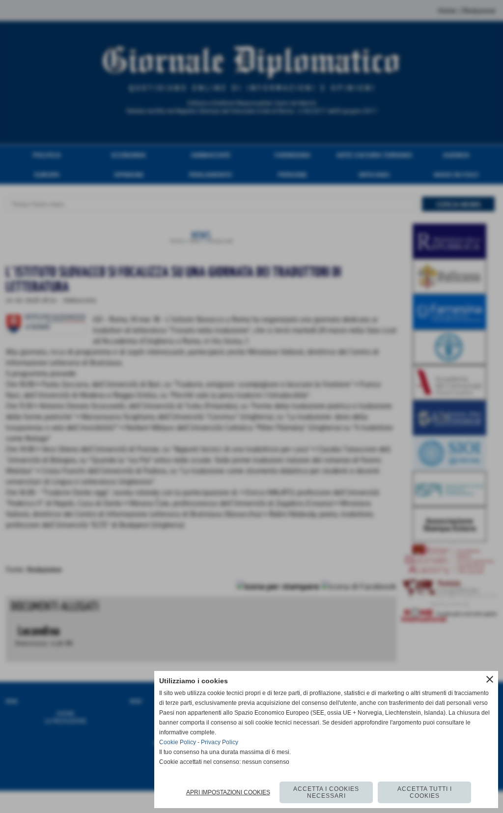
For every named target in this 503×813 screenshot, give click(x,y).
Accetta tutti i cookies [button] (424, 792)
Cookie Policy (177, 742)
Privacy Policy (219, 742)
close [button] (490, 679)
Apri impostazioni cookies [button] (228, 792)
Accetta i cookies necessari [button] (326, 792)
